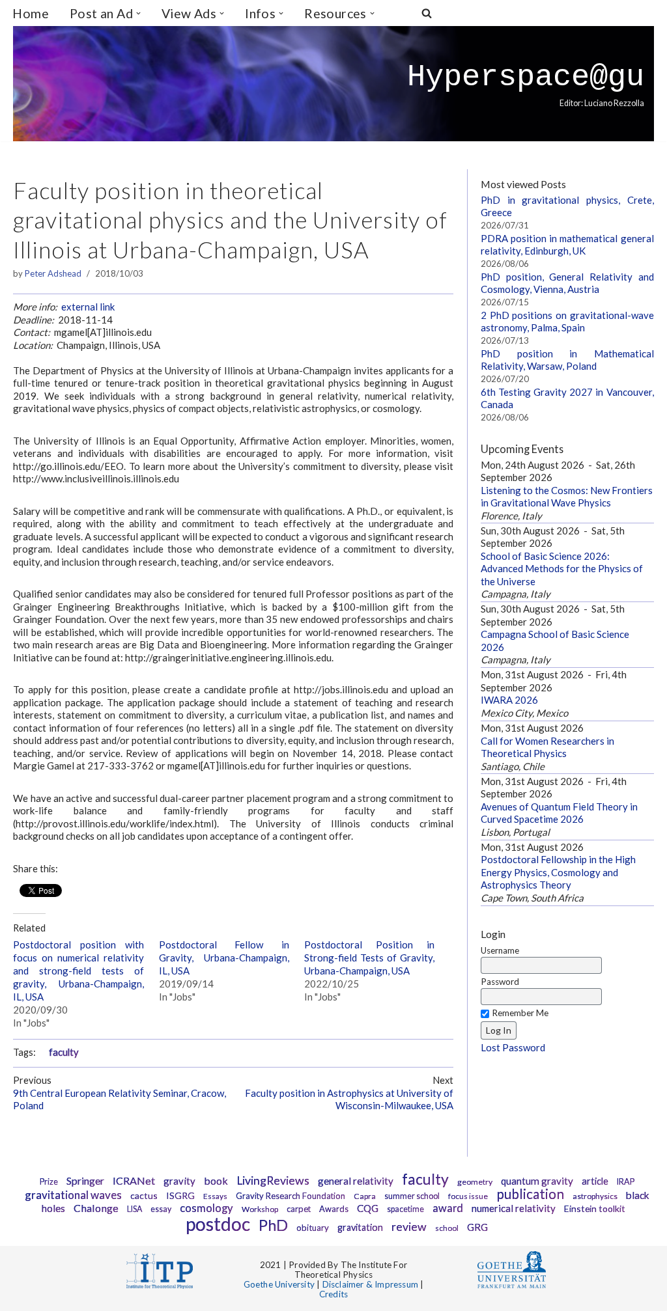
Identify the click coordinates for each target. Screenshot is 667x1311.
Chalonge (96, 1208)
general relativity (355, 1181)
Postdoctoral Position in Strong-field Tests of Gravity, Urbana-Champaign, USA (369, 957)
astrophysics (595, 1196)
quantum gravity (537, 1181)
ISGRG (180, 1195)
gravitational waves (73, 1195)
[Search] (426, 13)
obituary (312, 1227)
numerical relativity (514, 1208)
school (447, 1228)
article (595, 1181)
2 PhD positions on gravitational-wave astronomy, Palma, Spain (567, 321)
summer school (412, 1196)
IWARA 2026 (509, 700)
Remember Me (520, 1013)
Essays (215, 1196)
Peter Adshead (53, 273)
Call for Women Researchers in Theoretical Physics (547, 747)
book (216, 1180)
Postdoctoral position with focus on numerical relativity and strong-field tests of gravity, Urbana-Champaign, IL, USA (78, 970)
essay (160, 1209)
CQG (367, 1208)
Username (500, 950)
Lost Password (513, 1047)
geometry (474, 1182)
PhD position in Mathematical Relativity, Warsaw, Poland (567, 360)
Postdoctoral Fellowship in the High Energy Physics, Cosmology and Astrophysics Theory (558, 871)
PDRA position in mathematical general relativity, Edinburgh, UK (567, 244)
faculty (64, 1052)
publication (530, 1193)
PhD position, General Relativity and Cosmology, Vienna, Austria (567, 283)
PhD (273, 1225)
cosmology (206, 1208)
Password (500, 981)
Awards (333, 1209)
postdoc (218, 1224)
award (448, 1208)
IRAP (625, 1182)
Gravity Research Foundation (290, 1196)
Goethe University (279, 1284)
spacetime (405, 1209)
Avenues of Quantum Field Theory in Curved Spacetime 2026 (559, 813)
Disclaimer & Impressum (370, 1284)
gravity (179, 1181)
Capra (365, 1196)
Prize (49, 1182)
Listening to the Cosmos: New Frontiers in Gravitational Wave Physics (567, 496)
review (409, 1227)
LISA (134, 1209)
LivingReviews (272, 1180)
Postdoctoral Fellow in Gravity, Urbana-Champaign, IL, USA (224, 957)
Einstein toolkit (594, 1208)
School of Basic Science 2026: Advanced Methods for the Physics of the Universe (562, 568)
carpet (299, 1209)
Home (30, 13)
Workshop (260, 1209)
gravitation (360, 1227)
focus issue (468, 1196)
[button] (138, 13)
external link (88, 306)
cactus (144, 1195)
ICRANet (134, 1180)
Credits (333, 1294)
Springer (85, 1180)
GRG (477, 1227)
